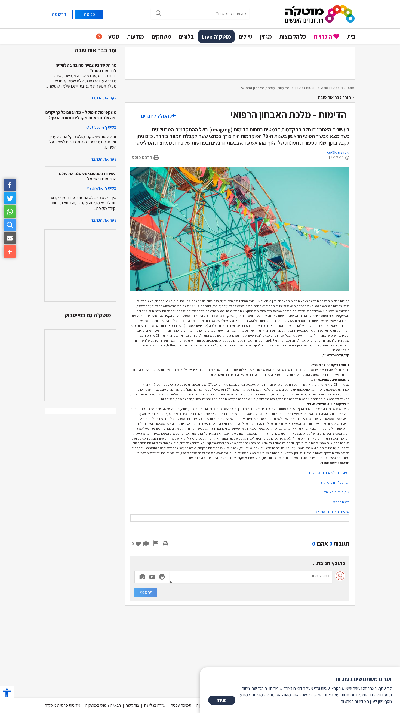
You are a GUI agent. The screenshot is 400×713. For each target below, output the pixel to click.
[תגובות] (146, 543)
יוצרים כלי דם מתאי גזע (335, 482)
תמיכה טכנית (181, 705)
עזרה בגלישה (154, 705)
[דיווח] (156, 543)
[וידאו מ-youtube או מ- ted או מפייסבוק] (152, 577)
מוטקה (349, 87)
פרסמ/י (146, 592)
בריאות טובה (330, 87)
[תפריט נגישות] (7, 692)
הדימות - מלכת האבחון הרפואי (265, 87)
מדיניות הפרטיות (353, 701)
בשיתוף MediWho (101, 188)
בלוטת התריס (341, 502)
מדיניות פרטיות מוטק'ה (62, 705)
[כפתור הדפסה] (165, 543)
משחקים (161, 36)
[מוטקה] (320, 14)
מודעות (135, 36)
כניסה (89, 14)
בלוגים (186, 36)
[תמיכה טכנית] (99, 36)
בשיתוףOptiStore (101, 127)
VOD (113, 36)
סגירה (222, 700)
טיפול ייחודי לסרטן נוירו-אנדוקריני (328, 473)
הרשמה (59, 14)
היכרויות (323, 36)
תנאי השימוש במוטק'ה (103, 705)
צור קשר (132, 705)
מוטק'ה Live (216, 36)
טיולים (246, 36)
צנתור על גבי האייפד (336, 492)
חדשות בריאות (305, 87)
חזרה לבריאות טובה (335, 97)
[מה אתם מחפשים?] (10, 225)
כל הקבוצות (292, 36)
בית (351, 36)
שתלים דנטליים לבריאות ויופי (332, 512)
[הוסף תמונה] (142, 575)
